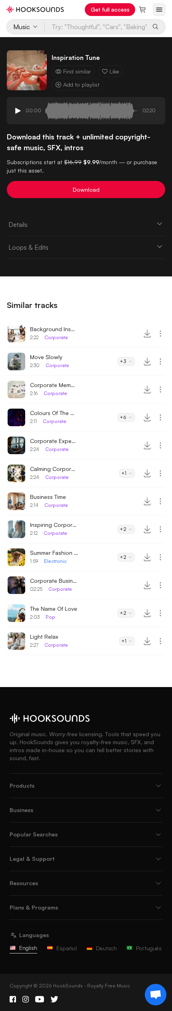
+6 (123, 417)
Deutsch (106, 948)
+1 (123, 473)
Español (66, 948)
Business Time (48, 496)
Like (114, 71)
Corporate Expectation (54, 440)
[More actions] (160, 333)
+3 (123, 361)
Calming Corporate (54, 468)
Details (18, 224)
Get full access (110, 9)
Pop (50, 617)
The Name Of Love (53, 608)
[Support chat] (155, 994)
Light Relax (44, 636)
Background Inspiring (54, 329)
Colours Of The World (54, 412)
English (28, 947)
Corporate (56, 337)
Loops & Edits (28, 247)
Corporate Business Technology (54, 580)
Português (149, 948)
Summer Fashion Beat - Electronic (54, 552)
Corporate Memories (54, 384)
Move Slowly (46, 357)
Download (86, 189)
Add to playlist (81, 84)
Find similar (77, 71)
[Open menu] (159, 9)
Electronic (55, 561)
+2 (123, 529)
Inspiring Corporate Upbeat (54, 524)
